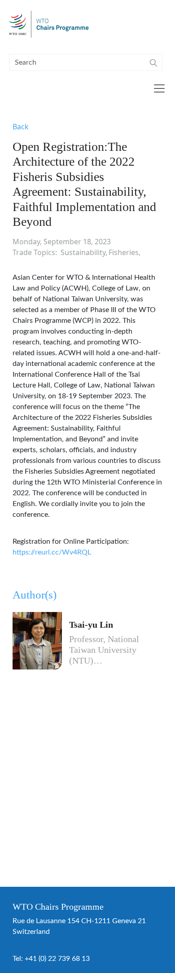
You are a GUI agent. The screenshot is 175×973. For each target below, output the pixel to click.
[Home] (52, 24)
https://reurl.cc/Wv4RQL (52, 552)
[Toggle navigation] (159, 88)
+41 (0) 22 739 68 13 (57, 958)
